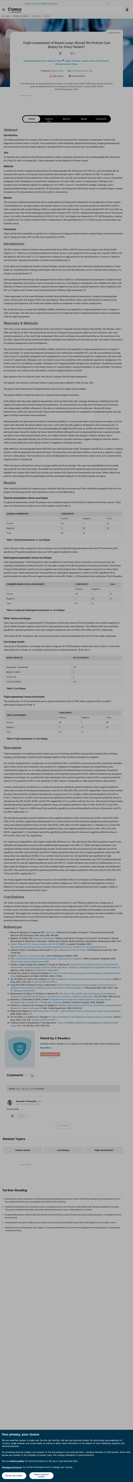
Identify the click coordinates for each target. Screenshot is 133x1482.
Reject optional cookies (41, 1475)
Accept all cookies (14, 1475)
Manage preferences (12, 1467)
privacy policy (17, 1461)
